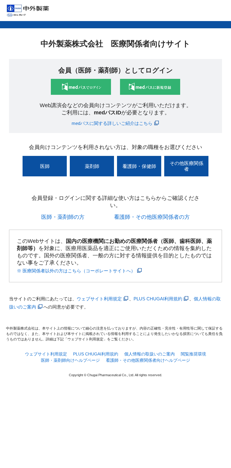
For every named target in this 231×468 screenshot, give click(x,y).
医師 (45, 166)
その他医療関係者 (186, 166)
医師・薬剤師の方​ (63, 217)
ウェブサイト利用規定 (99, 298)
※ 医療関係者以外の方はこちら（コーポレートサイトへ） (76, 270)
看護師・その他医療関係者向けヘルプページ (148, 360)
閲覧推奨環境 (193, 354)
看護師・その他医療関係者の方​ (152, 217)
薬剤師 (92, 166)
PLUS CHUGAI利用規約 (158, 298)
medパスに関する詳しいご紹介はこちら (112, 123)
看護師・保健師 (139, 166)
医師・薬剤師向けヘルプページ (70, 360)
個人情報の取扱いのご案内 (149, 354)
